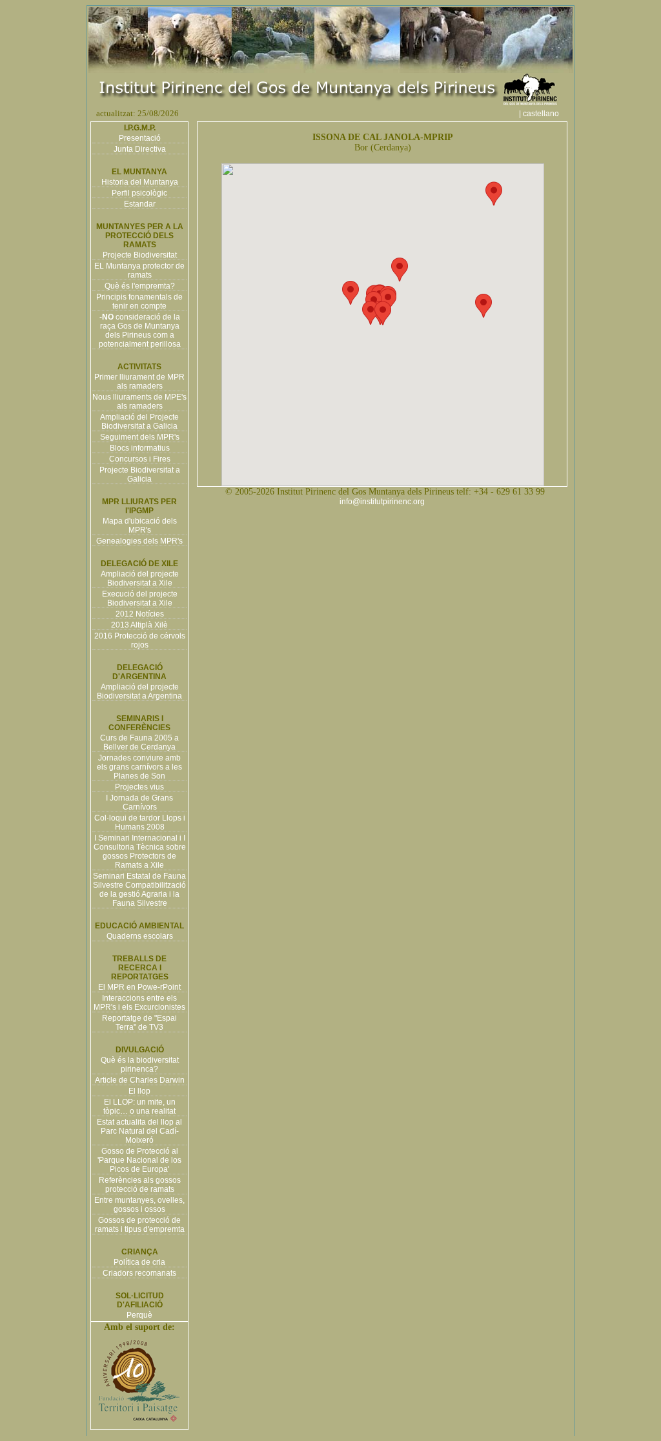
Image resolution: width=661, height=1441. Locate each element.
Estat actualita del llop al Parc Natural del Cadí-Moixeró (139, 1131)
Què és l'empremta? (140, 286)
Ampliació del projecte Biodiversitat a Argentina (139, 691)
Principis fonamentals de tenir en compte (139, 301)
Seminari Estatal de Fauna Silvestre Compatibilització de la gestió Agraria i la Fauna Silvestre (139, 890)
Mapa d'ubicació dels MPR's (140, 525)
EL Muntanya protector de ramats (139, 270)
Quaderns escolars (140, 936)
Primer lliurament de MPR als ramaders (139, 382)
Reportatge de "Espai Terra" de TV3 (139, 1023)
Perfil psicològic (139, 193)
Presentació (140, 138)
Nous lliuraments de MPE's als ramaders (139, 402)
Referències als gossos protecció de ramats (140, 1185)
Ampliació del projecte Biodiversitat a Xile (140, 578)
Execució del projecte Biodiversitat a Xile (140, 598)
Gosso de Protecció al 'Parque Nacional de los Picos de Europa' (139, 1160)
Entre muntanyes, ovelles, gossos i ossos (139, 1205)
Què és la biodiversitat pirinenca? (140, 1065)
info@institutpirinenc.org (382, 501)
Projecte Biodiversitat (140, 255)
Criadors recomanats (139, 1273)
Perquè (139, 1315)
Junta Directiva (140, 149)
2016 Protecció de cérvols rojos (139, 640)
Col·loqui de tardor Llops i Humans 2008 (139, 822)
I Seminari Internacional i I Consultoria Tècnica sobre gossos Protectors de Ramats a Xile (140, 851)
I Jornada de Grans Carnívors (139, 802)
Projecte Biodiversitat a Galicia (139, 474)
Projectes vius (139, 787)
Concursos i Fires (139, 459)
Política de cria (139, 1262)
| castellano (545, 113)
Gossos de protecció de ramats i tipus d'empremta (140, 1225)
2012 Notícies (140, 613)
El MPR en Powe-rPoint (139, 987)
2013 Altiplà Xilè (139, 624)
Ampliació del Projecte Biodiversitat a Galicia (139, 422)
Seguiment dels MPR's (139, 437)
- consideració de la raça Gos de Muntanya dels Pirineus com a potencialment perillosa (140, 330)
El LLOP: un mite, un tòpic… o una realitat (139, 1107)
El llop (139, 1091)
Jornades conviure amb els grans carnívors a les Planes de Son (139, 767)
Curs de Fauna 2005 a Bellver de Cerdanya (139, 742)
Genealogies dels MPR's (139, 541)
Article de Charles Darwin (140, 1080)
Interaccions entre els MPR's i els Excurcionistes (139, 1003)
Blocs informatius (140, 448)
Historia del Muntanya (139, 182)
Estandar (140, 204)
